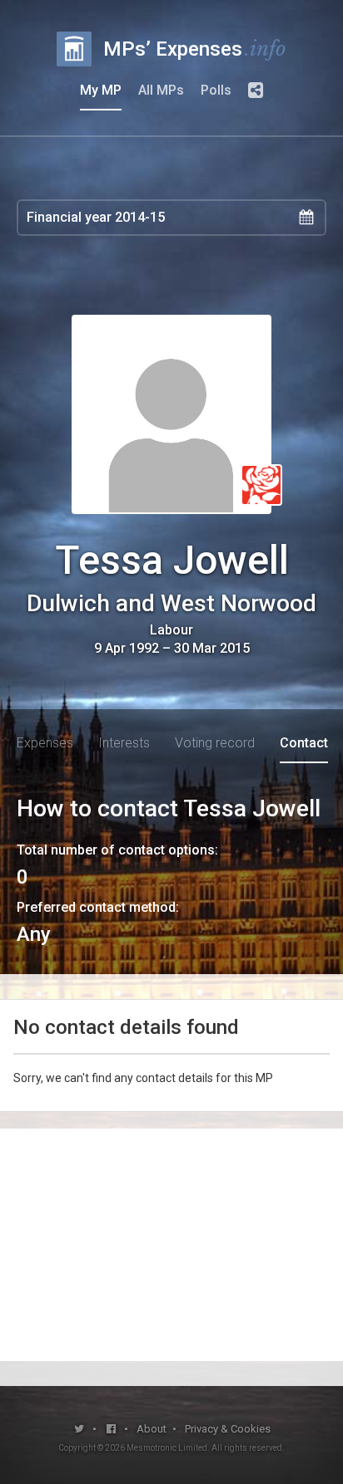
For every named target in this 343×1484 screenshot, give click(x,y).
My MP (101, 90)
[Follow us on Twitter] (79, 1429)
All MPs (161, 90)
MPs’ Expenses (194, 49)
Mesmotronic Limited (167, 1447)
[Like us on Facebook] (112, 1429)
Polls (216, 90)
